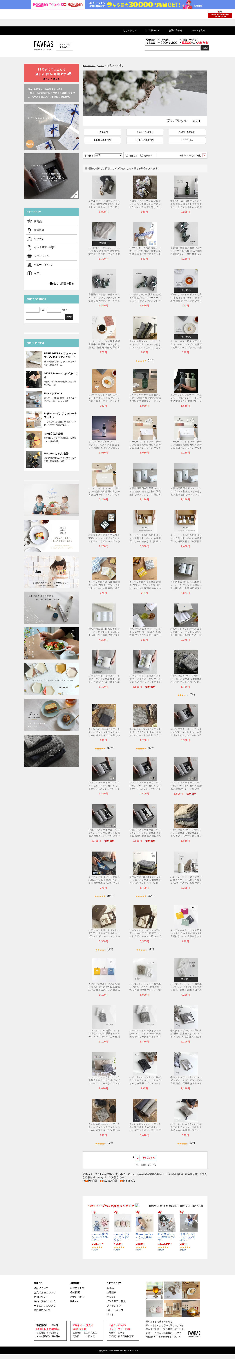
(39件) (151, 360)
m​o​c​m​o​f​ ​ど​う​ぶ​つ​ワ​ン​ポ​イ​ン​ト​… (121, 1237)
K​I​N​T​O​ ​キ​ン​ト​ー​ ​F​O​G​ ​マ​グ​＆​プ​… (167, 1237)
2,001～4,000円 (145, 132)
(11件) (110, 748)
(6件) (110, 949)
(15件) (151, 748)
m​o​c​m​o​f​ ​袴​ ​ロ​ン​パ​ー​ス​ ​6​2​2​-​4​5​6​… (100, 1237)
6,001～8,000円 (102, 140)
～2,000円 (102, 132)
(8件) (151, 949)
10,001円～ (187, 140)
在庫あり (133, 155)
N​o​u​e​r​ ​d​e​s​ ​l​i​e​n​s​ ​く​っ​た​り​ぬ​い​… (144, 1237)
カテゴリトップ (89, 66)
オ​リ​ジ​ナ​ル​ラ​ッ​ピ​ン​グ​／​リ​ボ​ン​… (188, 1237)
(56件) (110, 895)
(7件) (192, 694)
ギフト (101, 66)
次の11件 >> (149, 1157)
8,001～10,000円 (145, 140)
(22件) (151, 895)
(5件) (110, 1143)
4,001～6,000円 (187, 132)
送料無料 (148, 155)
